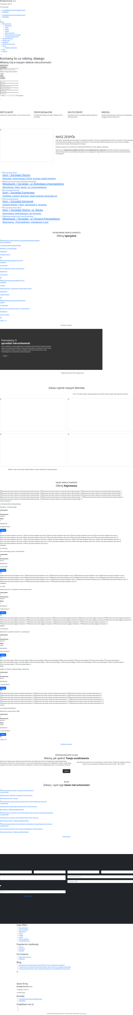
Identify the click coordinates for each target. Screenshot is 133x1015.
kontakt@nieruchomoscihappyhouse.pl (13, 10)
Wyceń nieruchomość (8, 44)
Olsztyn (21, 947)
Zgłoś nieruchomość (25, 957)
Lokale (7, 31)
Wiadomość (3, 874)
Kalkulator (5, 42)
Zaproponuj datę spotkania (75, 874)
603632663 (5, 12)
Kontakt (4, 51)
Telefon (103, 869)
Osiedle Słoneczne (7, 38)
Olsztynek (22, 949)
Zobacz (5, 356)
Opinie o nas (6, 40)
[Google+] (19, 1011)
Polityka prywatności (11, 48)
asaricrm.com (83, 1013)
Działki (7, 29)
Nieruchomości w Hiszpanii (13, 35)
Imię (1, 869)
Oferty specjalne (9, 33)
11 (5, 320)
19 (5, 739)
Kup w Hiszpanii (23, 930)
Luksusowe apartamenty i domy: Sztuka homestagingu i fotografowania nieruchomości (44, 969)
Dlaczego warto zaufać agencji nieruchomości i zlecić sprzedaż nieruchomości (42, 965)
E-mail (69, 869)
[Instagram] (19, 1009)
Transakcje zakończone (11, 37)
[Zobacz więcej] (0, 99)
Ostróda (21, 951)
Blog (3, 49)
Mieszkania (8, 25)
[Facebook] (19, 1007)
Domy (6, 27)
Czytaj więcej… (66, 836)
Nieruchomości (6, 24)
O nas (4, 46)
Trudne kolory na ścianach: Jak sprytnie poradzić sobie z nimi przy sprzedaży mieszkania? (45, 967)
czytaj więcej (27, 896)
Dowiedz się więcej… (67, 325)
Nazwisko (36, 869)
